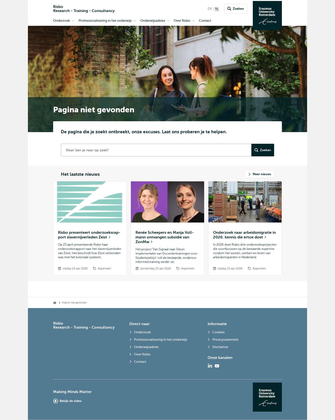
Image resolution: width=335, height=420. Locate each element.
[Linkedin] (210, 366)
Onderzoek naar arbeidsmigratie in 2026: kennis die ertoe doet (244, 234)
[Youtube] (217, 366)
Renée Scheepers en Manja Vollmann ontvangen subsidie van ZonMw (165, 237)
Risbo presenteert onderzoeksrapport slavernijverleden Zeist (89, 234)
